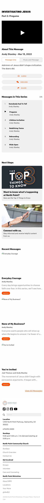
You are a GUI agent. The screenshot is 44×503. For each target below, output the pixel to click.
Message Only (10, 60)
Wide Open (13, 145)
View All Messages (33, 391)
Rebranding (14, 136)
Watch (5, 293)
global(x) (6, 492)
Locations (6, 485)
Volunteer (6, 468)
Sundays (6, 449)
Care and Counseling (11, 472)
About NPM (7, 481)
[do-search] (23, 414)
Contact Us (7, 456)
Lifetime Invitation (16, 120)
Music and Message (31, 60)
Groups (5, 465)
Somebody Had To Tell (18, 104)
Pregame (13, 112)
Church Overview (9, 452)
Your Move (7, 488)
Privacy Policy (28, 497)
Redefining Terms (16, 128)
